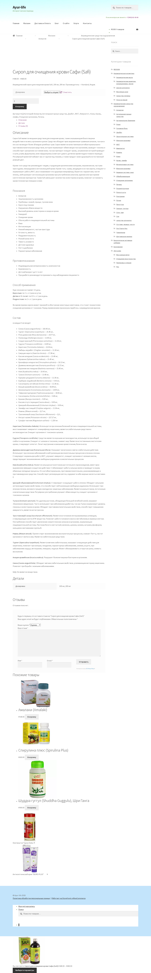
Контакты (87, 23)
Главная (16, 23)
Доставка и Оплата (42, 23)
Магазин (26, 23)
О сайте (66, 23)
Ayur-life (19, 7)
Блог (57, 23)
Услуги (76, 23)
